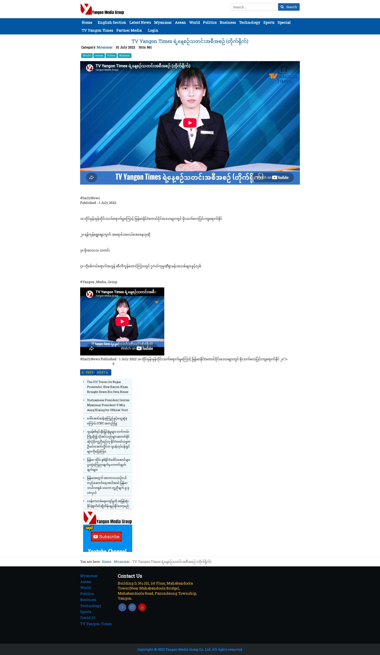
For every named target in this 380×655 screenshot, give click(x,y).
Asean (99, 55)
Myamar (124, 55)
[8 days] (107, 531)
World (87, 55)
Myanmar (104, 47)
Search (291, 7)
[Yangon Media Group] (102, 9)
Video (111, 55)
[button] (88, 22)
